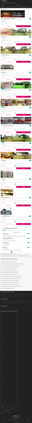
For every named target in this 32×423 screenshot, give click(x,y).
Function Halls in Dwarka (8, 308)
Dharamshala (17, 322)
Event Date (19, 5)
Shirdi (16, 353)
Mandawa (1, 317)
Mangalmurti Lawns (5, 242)
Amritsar (17, 382)
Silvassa (17, 356)
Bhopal (1, 380)
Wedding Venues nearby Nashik (6, 303)
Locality (3, 5)
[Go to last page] (23, 251)
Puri (0, 372)
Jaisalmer (17, 314)
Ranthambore (2, 353)
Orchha (17, 327)
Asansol (17, 340)
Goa (16, 367)
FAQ (7, 405)
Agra (1, 374)
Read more (2, 22)
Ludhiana (1, 377)
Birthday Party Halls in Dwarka (24, 307)
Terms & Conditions (12, 405)
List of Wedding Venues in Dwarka (21, 295)
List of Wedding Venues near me (16, 302)
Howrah (17, 390)
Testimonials (13, 407)
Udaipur (17, 372)
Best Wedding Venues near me (7, 302)
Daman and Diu (18, 403)
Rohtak (1, 312)
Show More (30, 257)
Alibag (1, 333)
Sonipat (1, 356)
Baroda (17, 377)
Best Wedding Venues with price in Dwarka (11, 294)
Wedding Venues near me (14, 300)
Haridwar (17, 351)
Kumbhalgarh (2, 340)
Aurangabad (17, 401)
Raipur (1, 393)
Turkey (17, 338)
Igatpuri (17, 348)
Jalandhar (1, 395)
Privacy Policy (3, 407)
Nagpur (17, 369)
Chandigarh (1, 369)
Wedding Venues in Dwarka (14, 293)
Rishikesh (1, 351)
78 (20, 251)
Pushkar (1, 338)
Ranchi (1, 388)
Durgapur (1, 322)
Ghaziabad (1, 367)
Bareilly (1, 325)
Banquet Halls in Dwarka (17, 307)
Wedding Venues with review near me (19, 301)
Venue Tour (9, 26)
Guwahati (1, 385)
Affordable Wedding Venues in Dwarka (5, 293)
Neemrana (1, 348)
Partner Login (3, 405)
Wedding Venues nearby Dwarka (10, 296)
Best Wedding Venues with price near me (9, 301)
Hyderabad (17, 359)
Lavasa (1, 327)
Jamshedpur (17, 330)
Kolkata (1, 361)
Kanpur (17, 374)
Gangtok (1, 335)
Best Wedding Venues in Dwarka (12, 295)
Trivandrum (1, 343)
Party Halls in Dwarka (10, 307)
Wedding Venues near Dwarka (18, 296)
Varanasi (1, 382)
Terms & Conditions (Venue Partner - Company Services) (6, 413)
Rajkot (17, 393)
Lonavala (17, 346)
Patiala (17, 335)
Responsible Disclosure (7, 410)
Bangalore (17, 361)
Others (17, 343)
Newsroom (8, 407)
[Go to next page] (22, 251)
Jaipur (1, 364)
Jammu (17, 319)
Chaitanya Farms (5, 233)
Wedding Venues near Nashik (14, 303)
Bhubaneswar (17, 380)
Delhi (1, 359)
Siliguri (17, 398)
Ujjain (1, 401)
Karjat (16, 333)
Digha (1, 319)
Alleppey (1, 346)
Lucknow (17, 364)
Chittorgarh (17, 312)
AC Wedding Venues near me (21, 300)
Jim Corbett (1, 314)
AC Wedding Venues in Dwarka (22, 293)
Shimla (1, 398)
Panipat (1, 403)
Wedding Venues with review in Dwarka (22, 294)
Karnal (1, 390)
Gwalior (17, 395)
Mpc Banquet (4, 247)
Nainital (1, 330)
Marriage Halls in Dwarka (4, 307)
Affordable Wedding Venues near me (5, 300)
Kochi (16, 388)
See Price (23, 26)
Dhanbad (17, 325)
